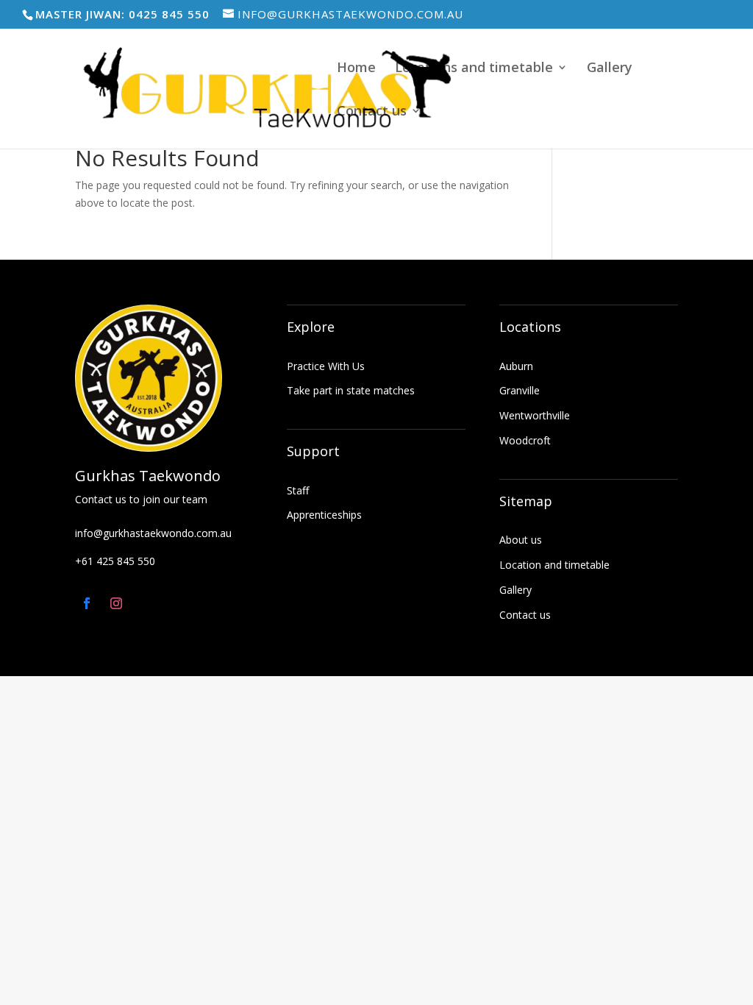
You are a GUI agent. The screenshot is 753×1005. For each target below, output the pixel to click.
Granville (519, 390)
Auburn (516, 366)
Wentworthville (534, 415)
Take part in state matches (351, 390)
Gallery (609, 69)
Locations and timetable (474, 69)
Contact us (372, 112)
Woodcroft (525, 440)
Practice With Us (326, 366)
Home (356, 69)
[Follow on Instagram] (116, 603)
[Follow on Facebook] (87, 603)
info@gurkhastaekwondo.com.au (153, 533)
